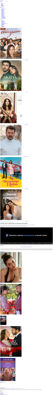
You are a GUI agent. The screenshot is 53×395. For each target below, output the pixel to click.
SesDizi (2, 20)
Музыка (2, 10)
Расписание (3, 5)
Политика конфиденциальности (7, 388)
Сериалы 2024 (3, 17)
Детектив (2, 13)
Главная (3, 3)
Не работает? (2, 245)
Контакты (3, 388)
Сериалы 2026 (3, 18)
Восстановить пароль (5, 394)
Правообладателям (13, 388)
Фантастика (3, 16)
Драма (2, 12)
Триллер (2, 11)
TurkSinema (3, 26)
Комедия (2, 15)
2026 (1, 4)
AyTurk (2, 25)
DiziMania (2, 24)
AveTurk (2, 22)
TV (1, 0)
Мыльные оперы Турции (4, 23)
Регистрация (1, 394)
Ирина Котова (3, 21)
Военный (2, 14)
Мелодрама (3, 8)
